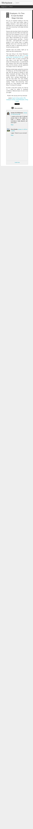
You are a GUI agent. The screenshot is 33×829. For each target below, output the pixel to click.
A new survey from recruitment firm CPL (17, 56)
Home (11, 6)
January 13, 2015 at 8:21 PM (19, 113)
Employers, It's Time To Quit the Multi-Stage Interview (17, 15)
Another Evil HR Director (17, 112)
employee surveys (10, 99)
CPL (25, 98)
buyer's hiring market (17, 98)
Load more (17, 162)
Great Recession (20, 99)
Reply (12, 124)
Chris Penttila (14, 129)
